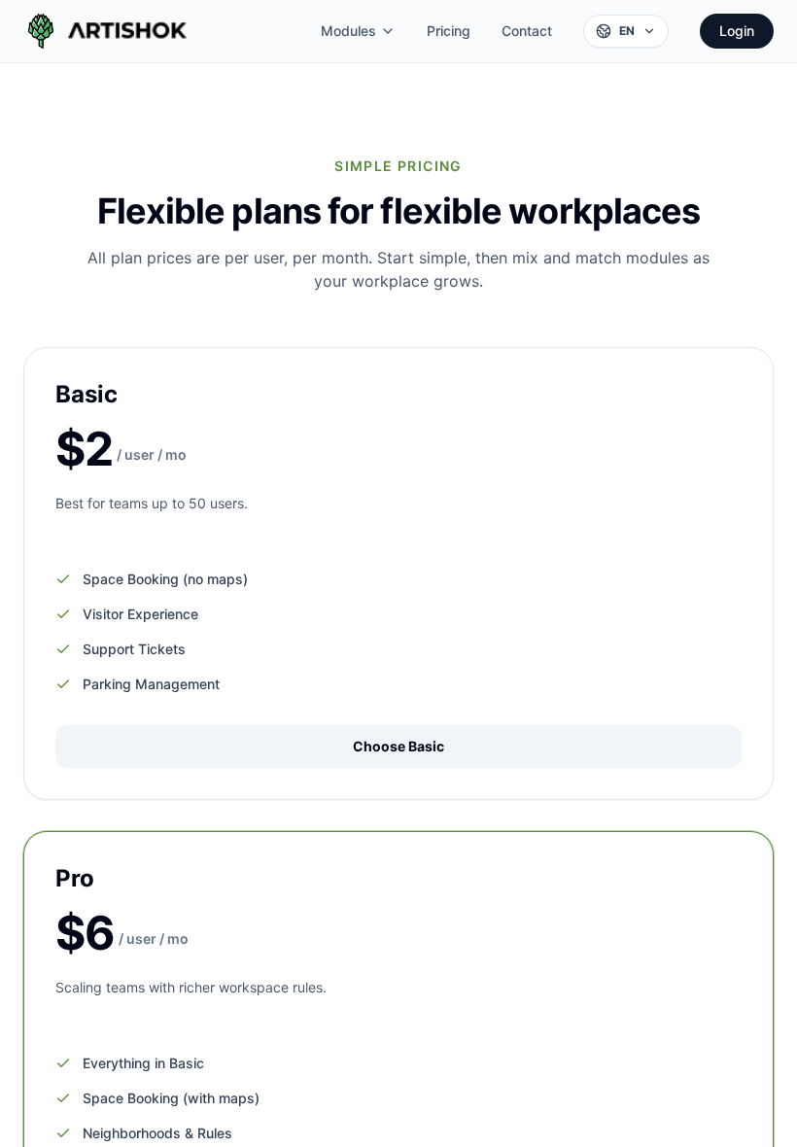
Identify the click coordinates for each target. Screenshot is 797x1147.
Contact (527, 30)
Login (736, 30)
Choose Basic (398, 746)
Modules (348, 30)
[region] (398, 573)
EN (627, 30)
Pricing (448, 30)
